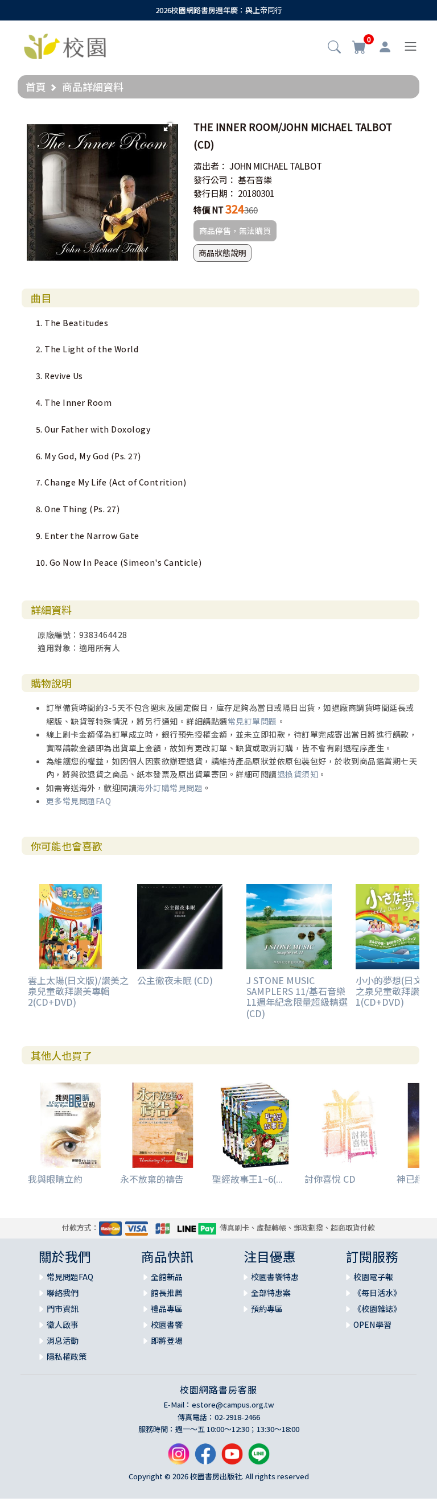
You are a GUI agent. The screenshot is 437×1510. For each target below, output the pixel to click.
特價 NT (208, 210)
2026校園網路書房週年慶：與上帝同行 (218, 10)
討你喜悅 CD (330, 1179)
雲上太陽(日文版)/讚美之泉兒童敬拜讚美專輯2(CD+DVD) (78, 991)
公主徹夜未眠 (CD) (175, 980)
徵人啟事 (63, 1324)
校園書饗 (167, 1324)
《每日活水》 (377, 1292)
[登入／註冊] (385, 46)
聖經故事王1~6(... (247, 1179)
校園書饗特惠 (275, 1276)
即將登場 (167, 1340)
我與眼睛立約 (55, 1179)
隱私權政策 (66, 1356)
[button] (334, 48)
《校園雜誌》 (377, 1308)
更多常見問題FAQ (79, 801)
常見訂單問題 (252, 721)
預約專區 (267, 1308)
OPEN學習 (372, 1324)
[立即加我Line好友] (259, 1458)
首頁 (36, 86)
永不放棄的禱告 (152, 1179)
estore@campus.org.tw (233, 1404)
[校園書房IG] (178, 1458)
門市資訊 (63, 1308)
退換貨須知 (298, 774)
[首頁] (65, 45)
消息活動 (63, 1340)
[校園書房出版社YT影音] (232, 1458)
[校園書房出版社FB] (205, 1458)
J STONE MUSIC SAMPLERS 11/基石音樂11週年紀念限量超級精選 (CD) (297, 996)
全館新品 (167, 1276)
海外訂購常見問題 (170, 787)
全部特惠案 (271, 1292)
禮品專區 (167, 1308)
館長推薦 (167, 1292)
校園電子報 (373, 1276)
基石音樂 (255, 180)
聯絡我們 (63, 1292)
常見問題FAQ (70, 1276)
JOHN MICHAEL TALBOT (275, 166)
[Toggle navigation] (410, 46)
